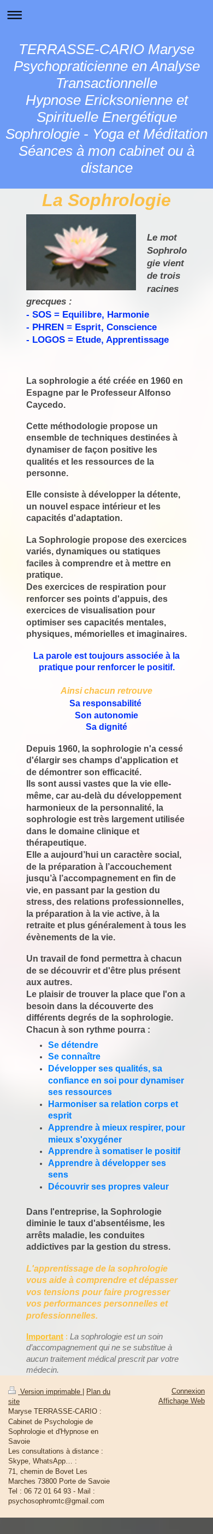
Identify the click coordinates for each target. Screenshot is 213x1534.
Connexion (188, 1391)
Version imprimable (50, 1391)
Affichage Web (181, 1401)
